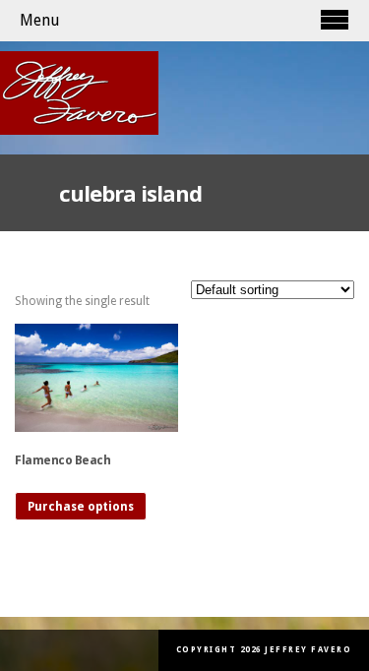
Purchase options (81, 507)
